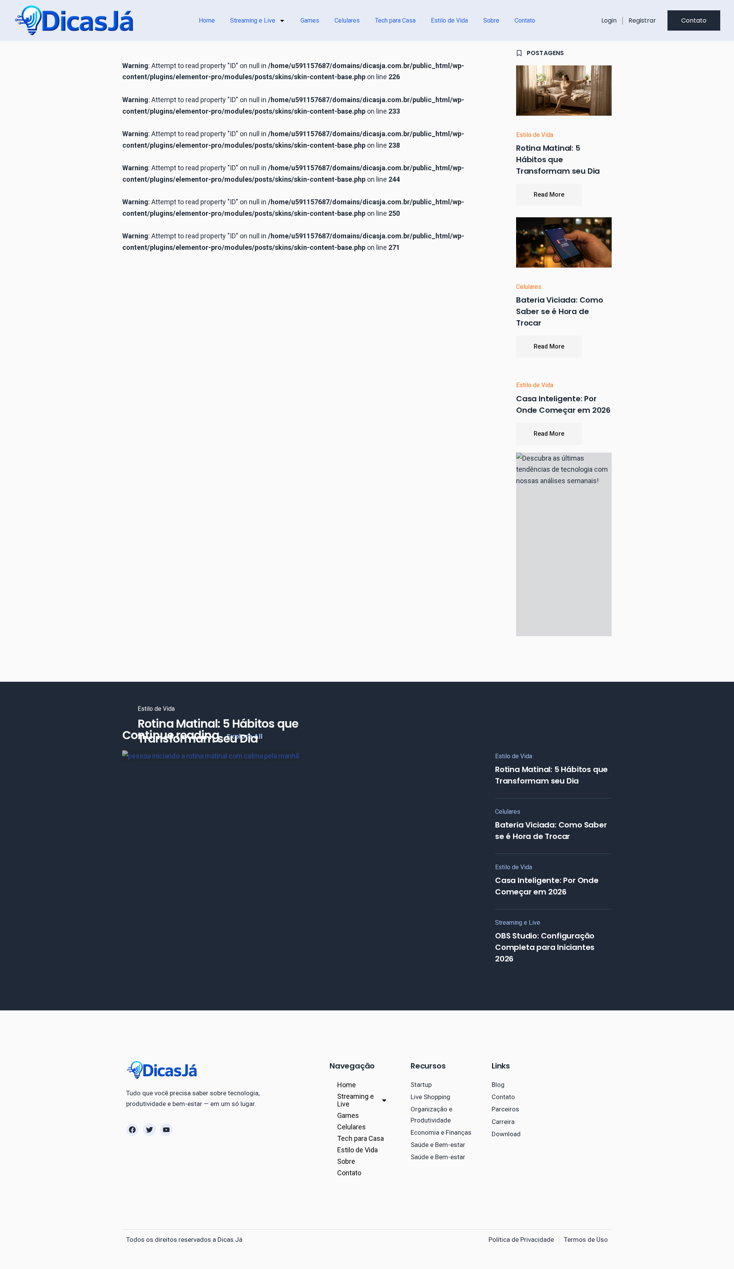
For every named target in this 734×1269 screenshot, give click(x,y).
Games (309, 20)
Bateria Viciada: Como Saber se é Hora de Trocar (559, 311)
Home (207, 20)
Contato (525, 20)
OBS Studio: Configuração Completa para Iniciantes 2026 (544, 947)
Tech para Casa (395, 20)
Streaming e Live (252, 20)
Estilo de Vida (449, 20)
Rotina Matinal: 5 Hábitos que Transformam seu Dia (558, 159)
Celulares (347, 20)
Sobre (491, 20)
